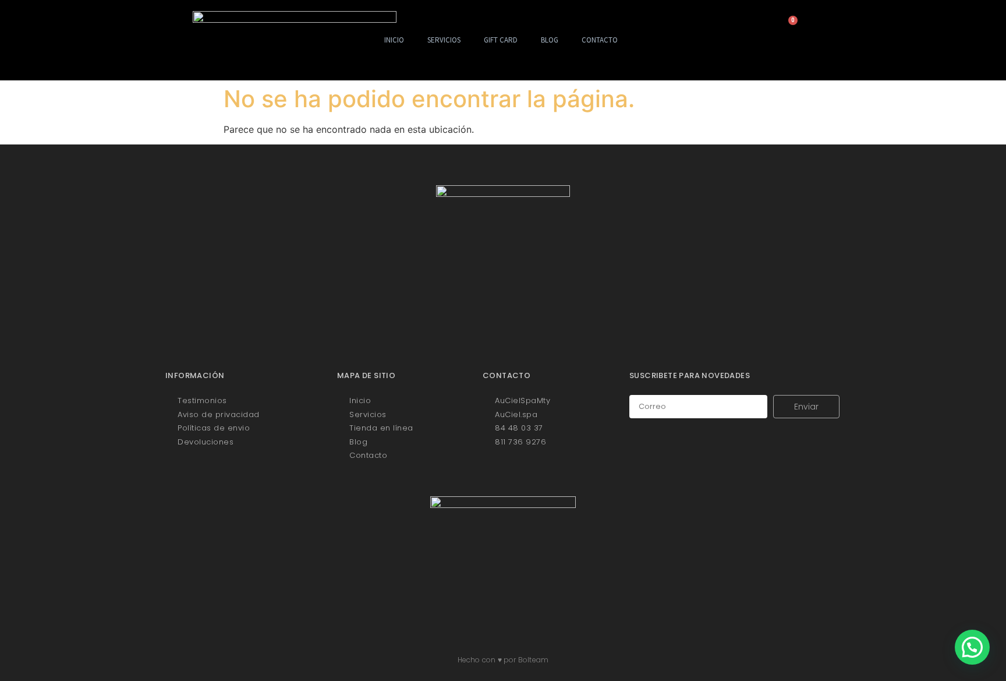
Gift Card (501, 40)
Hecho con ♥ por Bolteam (503, 660)
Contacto (600, 40)
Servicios (444, 40)
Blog (549, 40)
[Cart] (788, 26)
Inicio (394, 40)
